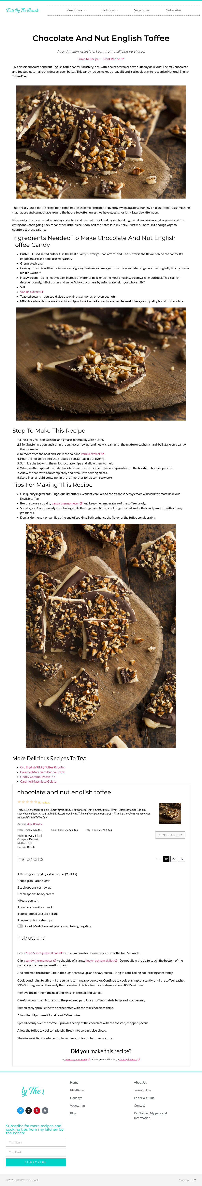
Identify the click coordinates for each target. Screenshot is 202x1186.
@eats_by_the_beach (76, 1059)
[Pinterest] (37, 1110)
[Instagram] (28, 1110)
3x (181, 859)
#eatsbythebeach (128, 1059)
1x (166, 859)
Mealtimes (74, 10)
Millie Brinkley (34, 824)
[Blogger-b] (45, 1110)
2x (173, 859)
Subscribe (173, 10)
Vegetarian (142, 10)
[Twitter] (20, 1110)
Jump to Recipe (88, 59)
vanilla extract (90, 454)
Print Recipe (111, 59)
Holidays (108, 10)
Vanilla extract (30, 291)
